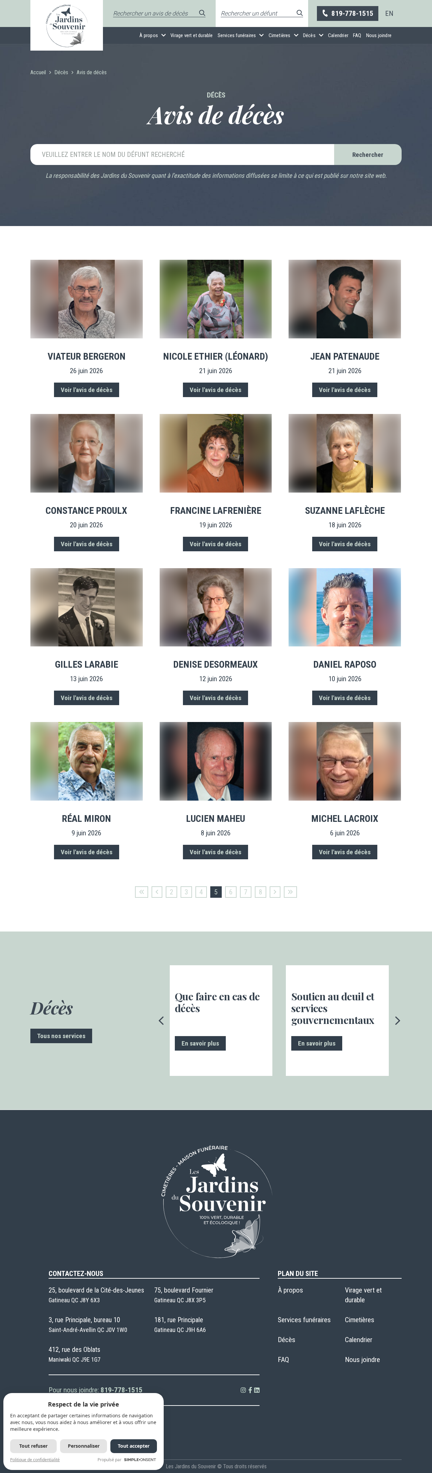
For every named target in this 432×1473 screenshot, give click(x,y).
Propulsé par (110, 1460)
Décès (309, 35)
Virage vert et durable (191, 35)
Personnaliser (84, 1446)
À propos (148, 35)
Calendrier (338, 35)
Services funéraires (237, 35)
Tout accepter (134, 1446)
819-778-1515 (352, 13)
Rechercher (367, 155)
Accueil (38, 72)
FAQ (357, 35)
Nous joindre (379, 35)
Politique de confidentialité (35, 1460)
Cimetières (280, 35)
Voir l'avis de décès (86, 390)
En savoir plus (200, 1043)
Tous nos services (61, 1036)
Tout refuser (33, 1446)
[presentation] (161, 1020)
